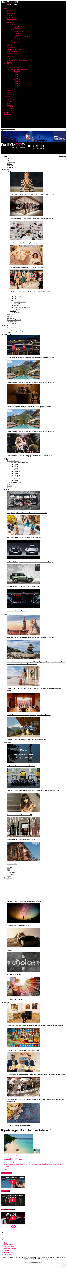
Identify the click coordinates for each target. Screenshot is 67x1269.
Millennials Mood (9, 112)
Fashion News (11, 47)
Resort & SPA (8, 64)
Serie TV (9, 92)
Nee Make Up (11, 108)
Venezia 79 (17, 83)
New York (13, 40)
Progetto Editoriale (9, 1245)
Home (5, 1243)
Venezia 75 (17, 76)
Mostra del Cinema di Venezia (19, 69)
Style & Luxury (8, 21)
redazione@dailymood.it (50, 1259)
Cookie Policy (39, 1262)
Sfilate (9, 22)
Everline (9, 105)
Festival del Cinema (13, 67)
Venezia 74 (17, 74)
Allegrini (9, 101)
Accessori (10, 44)
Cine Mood (7, 65)
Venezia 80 (17, 85)
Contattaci (6, 1251)
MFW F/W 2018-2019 (20, 31)
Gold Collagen (11, 107)
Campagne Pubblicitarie (14, 49)
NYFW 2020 (17, 42)
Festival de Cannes (15, 89)
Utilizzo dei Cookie (8, 1253)
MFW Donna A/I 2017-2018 (22, 37)
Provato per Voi (12, 19)
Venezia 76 (17, 78)
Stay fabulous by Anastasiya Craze (17, 60)
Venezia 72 (17, 71)
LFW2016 (16, 28)
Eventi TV (10, 90)
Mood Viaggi (7, 98)
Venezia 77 (17, 80)
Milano (12, 30)
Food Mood (7, 114)
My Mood (10, 17)
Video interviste (12, 94)
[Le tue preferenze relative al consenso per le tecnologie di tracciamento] (64, 1266)
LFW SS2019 (17, 26)
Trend (9, 62)
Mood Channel (8, 99)
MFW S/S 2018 (18, 35)
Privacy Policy (7, 1254)
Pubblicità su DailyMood (10, 1249)
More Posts (4, 1169)
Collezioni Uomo (12, 53)
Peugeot (9, 110)
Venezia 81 (17, 87)
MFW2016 (17, 39)
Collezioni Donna (12, 51)
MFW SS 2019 (18, 33)
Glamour (6, 55)
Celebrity (10, 56)
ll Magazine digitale (9, 1247)
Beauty (6, 8)
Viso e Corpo (11, 13)
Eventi (9, 58)
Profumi (9, 15)
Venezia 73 (17, 73)
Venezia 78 (17, 82)
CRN (8, 103)
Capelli (9, 10)
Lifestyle (9, 46)
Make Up (9, 12)
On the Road (7, 96)
